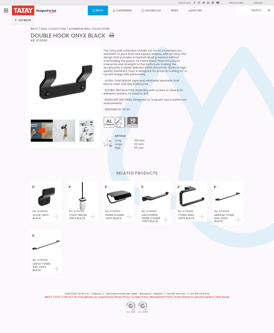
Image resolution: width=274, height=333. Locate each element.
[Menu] (6, 10)
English (258, 2)
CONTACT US (69, 296)
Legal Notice (106, 296)
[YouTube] (217, 2)
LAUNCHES (195, 10)
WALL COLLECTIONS (53, 29)
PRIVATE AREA (236, 2)
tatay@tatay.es (87, 296)
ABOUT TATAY (52, 296)
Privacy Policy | (123, 296)
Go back (24, 20)
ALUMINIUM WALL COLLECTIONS (89, 29)
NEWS (174, 10)
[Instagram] (199, 2)
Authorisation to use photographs (194, 296)
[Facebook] (194, 2)
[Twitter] (203, 2)
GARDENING (124, 10)
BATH (99, 10)
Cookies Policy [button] (140, 296)
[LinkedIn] (208, 2)
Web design (223, 296)
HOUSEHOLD (153, 10)
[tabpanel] (42, 119)
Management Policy (161, 296)
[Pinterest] (213, 2)
